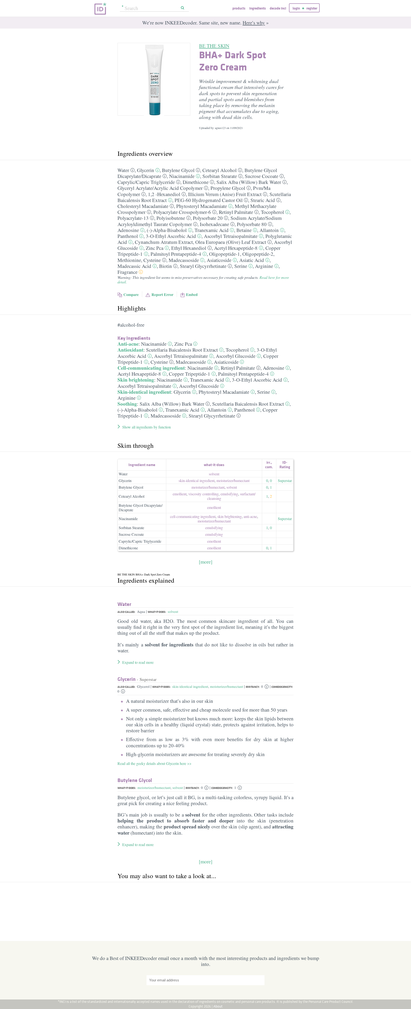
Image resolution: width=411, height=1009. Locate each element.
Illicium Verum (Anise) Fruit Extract (225, 194)
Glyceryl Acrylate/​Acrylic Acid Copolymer (160, 188)
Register (311, 8)
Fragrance (127, 272)
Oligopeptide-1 (224, 254)
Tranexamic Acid (212, 230)
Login (296, 8)
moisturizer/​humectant (233, 480)
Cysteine (152, 260)
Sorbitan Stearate (219, 176)
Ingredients (257, 8)
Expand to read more (138, 662)
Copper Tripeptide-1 (189, 373)
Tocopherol (272, 212)
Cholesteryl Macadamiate (142, 206)
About (218, 1006)
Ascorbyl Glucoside (235, 356)
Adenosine (128, 230)
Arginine (264, 266)
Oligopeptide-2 (257, 254)
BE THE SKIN (214, 45)
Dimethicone (196, 182)
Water (123, 170)
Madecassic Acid (134, 266)
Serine (240, 266)
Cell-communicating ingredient (151, 367)
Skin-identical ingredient (144, 391)
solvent (214, 473)
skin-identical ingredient (197, 480)
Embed (192, 294)
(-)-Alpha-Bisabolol (167, 230)
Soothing (127, 403)
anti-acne (250, 516)
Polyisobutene (171, 218)
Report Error (162, 294)
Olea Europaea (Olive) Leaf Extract (230, 242)
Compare (131, 294)
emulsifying (229, 493)
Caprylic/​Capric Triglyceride (146, 182)
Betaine (244, 230)
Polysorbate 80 (252, 224)
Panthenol (127, 236)
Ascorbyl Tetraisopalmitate (231, 236)
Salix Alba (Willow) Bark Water (248, 182)
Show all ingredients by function (146, 426)
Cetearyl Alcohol (219, 170)
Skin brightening (135, 379)
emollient (179, 493)
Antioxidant (130, 349)
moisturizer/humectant (226, 686)
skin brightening (229, 516)
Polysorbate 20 (208, 218)
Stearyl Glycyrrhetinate (203, 266)
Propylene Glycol (227, 188)
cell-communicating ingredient (192, 516)
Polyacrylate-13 (133, 218)
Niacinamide (182, 176)
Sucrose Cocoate (261, 176)
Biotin (165, 266)
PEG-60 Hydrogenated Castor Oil (209, 200)
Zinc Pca (154, 248)
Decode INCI (278, 8)
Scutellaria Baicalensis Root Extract (182, 349)
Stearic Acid (262, 200)
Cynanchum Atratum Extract (164, 242)
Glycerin (145, 170)
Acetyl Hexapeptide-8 (236, 248)
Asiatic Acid (251, 260)
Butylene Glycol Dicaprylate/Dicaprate (140, 507)
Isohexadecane (214, 224)
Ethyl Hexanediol (188, 248)
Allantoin (269, 230)
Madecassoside (184, 260)
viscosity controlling (203, 493)
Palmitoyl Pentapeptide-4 (176, 254)
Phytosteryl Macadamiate (201, 206)
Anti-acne (127, 343)
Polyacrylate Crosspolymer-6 (182, 212)
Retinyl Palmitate (236, 212)
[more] (205, 561)
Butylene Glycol (178, 170)
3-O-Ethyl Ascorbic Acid (171, 236)
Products (238, 8)
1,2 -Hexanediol (164, 194)
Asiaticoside (219, 260)
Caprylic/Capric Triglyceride (140, 541)
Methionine (129, 260)
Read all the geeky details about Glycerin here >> (154, 763)
